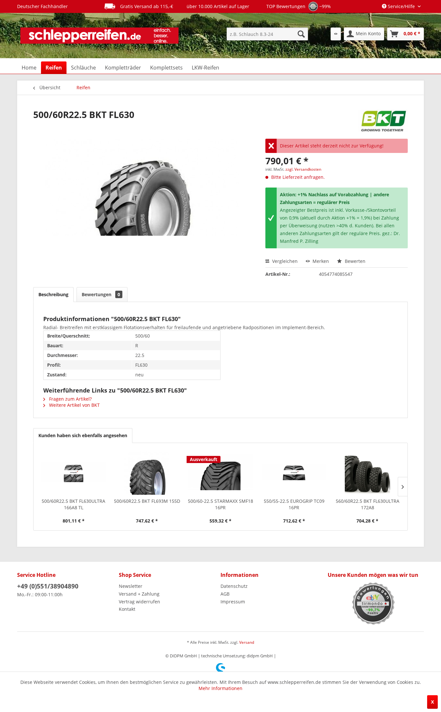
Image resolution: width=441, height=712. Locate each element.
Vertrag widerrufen (139, 602)
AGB (225, 594)
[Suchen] (301, 33)
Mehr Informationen (220, 688)
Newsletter (130, 586)
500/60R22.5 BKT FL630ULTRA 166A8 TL (73, 504)
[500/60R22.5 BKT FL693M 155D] (147, 472)
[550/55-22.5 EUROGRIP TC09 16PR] (294, 472)
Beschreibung (53, 294)
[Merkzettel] (336, 33)
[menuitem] (267, 33)
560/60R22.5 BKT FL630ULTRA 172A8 (367, 504)
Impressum (233, 602)
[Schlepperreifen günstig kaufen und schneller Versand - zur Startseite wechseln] (99, 35)
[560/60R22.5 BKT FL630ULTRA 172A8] (367, 472)
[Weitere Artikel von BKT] (383, 121)
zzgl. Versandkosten (303, 169)
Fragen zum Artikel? (70, 399)
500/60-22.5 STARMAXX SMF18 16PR (220, 504)
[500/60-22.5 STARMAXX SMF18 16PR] (220, 472)
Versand (246, 642)
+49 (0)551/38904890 (47, 586)
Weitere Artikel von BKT (74, 405)
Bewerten (354, 261)
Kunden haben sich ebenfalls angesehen (82, 435)
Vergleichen (284, 261)
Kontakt (127, 609)
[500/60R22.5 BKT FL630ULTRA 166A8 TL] (73, 472)
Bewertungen (101, 294)
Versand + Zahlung (139, 594)
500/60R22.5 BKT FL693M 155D (147, 501)
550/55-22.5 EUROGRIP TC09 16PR (294, 504)
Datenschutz (234, 586)
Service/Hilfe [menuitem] (401, 6)
